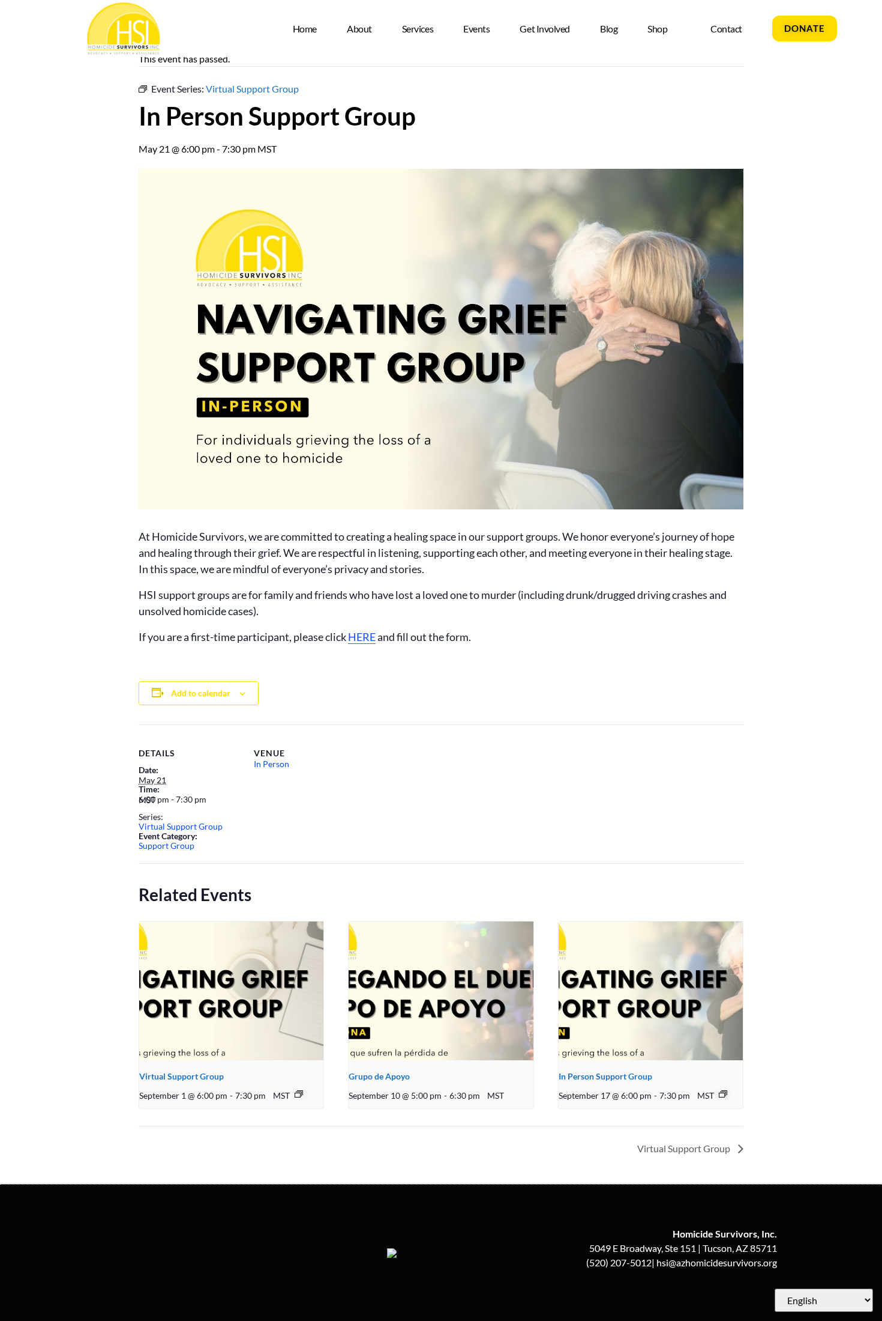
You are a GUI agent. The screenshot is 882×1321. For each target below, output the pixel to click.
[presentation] (231, 991)
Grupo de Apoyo (379, 1076)
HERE (362, 636)
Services (417, 28)
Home (305, 28)
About (359, 28)
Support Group (166, 845)
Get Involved (545, 28)
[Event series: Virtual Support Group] (299, 1094)
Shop (657, 28)
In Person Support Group (605, 1076)
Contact (726, 28)
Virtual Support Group (181, 826)
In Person (271, 764)
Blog (608, 28)
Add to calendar (200, 693)
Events (476, 28)
